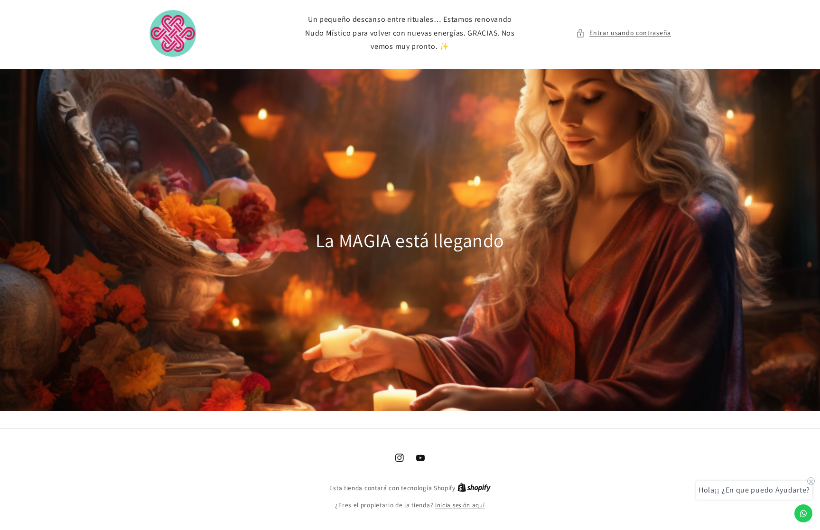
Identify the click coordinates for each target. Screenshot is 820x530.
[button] (623, 33)
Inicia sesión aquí (460, 505)
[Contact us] (803, 513)
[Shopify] (474, 488)
